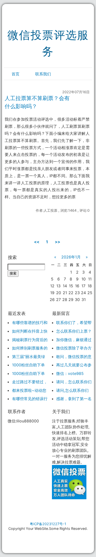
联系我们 (43, 73)
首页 (15, 73)
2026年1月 (71, 257)
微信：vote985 (70, 373)
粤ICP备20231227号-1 (48, 524)
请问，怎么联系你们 (74, 381)
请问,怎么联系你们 (72, 390)
